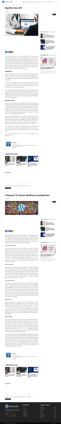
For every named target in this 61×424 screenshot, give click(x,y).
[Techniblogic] (8, 145)
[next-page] (42, 51)
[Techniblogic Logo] (7, 2)
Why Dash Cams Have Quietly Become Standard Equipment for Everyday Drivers (21, 164)
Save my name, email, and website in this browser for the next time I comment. (18, 185)
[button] (57, 2)
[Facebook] (6, 52)
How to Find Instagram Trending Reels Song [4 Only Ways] (48, 68)
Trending (8, 5)
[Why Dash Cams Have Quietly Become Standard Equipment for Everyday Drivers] (21, 159)
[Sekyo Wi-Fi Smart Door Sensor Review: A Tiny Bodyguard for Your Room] (10, 159)
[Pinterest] (10, 52)
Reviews (6, 162)
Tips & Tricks (18, 162)
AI (28, 162)
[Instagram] (8, 416)
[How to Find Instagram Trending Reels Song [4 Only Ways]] (48, 61)
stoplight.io (23, 133)
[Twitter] (8, 52)
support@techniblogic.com (12, 413)
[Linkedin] (11, 416)
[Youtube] (14, 147)
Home (6, 5)
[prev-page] (41, 51)
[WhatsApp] (13, 52)
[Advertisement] (21, 43)
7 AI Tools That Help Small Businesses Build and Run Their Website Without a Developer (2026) (50, 48)
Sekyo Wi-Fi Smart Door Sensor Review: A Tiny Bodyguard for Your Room (10, 164)
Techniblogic (14, 142)
